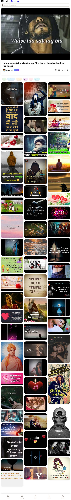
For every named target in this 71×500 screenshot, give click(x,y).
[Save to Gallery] (21, 88)
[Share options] (21, 84)
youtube (19, 79)
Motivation (11, 79)
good (25, 79)
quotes (37, 79)
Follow (16, 70)
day (4, 79)
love (31, 79)
